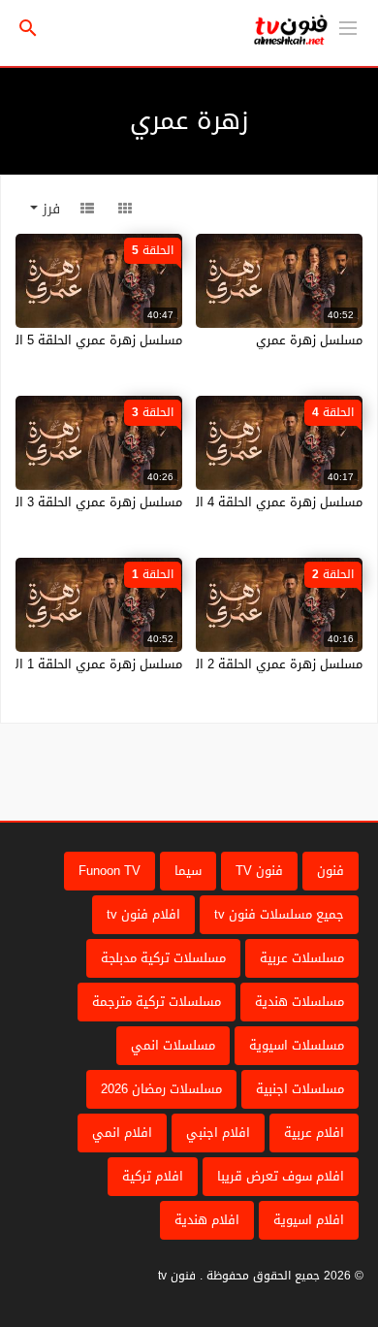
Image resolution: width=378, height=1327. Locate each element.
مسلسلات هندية (299, 1001)
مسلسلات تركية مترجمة (156, 1001)
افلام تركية (152, 1176)
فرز (49, 209)
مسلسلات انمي (173, 1045)
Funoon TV (110, 870)
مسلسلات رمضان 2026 (161, 1089)
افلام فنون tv (143, 914)
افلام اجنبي (218, 1132)
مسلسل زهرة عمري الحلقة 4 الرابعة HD (254, 502)
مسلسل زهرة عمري (309, 340)
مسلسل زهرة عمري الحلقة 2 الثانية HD (255, 664)
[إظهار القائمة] (348, 26)
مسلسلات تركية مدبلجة (163, 958)
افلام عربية (314, 1132)
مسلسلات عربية (302, 958)
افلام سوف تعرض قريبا (280, 1176)
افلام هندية (206, 1220)
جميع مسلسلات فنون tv (279, 914)
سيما (188, 870)
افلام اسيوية (308, 1220)
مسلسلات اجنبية (300, 1089)
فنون (330, 870)
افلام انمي (122, 1132)
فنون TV (259, 870)
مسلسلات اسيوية (296, 1045)
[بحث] (28, 28)
